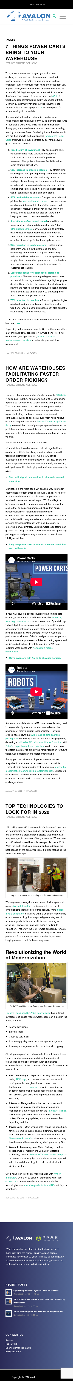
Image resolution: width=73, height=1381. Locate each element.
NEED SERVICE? (37, 4)
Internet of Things (57, 1110)
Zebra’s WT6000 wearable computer (48, 1154)
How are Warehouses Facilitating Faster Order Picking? (35, 374)
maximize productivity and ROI (39, 1185)
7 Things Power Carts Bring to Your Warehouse (35, 52)
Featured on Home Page (17, 63)
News (34, 63)
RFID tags (21, 1079)
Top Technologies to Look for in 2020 (34, 809)
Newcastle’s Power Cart (21, 1138)
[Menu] (61, 23)
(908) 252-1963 (13, 1351)
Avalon (33, 352)
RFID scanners (30, 1087)
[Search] (52, 16)
